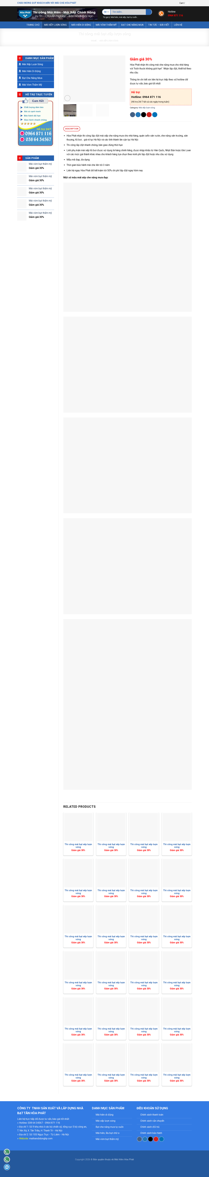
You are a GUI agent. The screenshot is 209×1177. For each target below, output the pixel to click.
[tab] (71, 128)
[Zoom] (67, 98)
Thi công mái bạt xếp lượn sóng (78, 846)
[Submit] (149, 12)
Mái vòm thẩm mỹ (106, 24)
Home (93, 40)
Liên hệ (178, 24)
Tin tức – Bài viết (158, 24)
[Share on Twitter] (138, 114)
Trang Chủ (32, 24)
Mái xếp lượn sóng (55, 24)
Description (71, 129)
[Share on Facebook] (132, 114)
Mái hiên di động (81, 24)
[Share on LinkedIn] (154, 114)
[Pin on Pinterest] (149, 114)
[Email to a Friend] (143, 114)
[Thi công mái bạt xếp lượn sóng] (78, 827)
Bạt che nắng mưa (132, 24)
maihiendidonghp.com (40, 1138)
